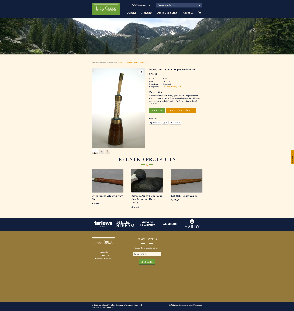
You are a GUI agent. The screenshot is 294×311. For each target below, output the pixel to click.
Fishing (131, 13)
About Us (188, 13)
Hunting (146, 13)
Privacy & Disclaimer (104, 259)
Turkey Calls (111, 62)
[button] (141, 72)
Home (94, 62)
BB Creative (107, 308)
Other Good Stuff (167, 13)
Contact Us (104, 255)
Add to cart (157, 110)
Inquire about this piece (181, 110)
